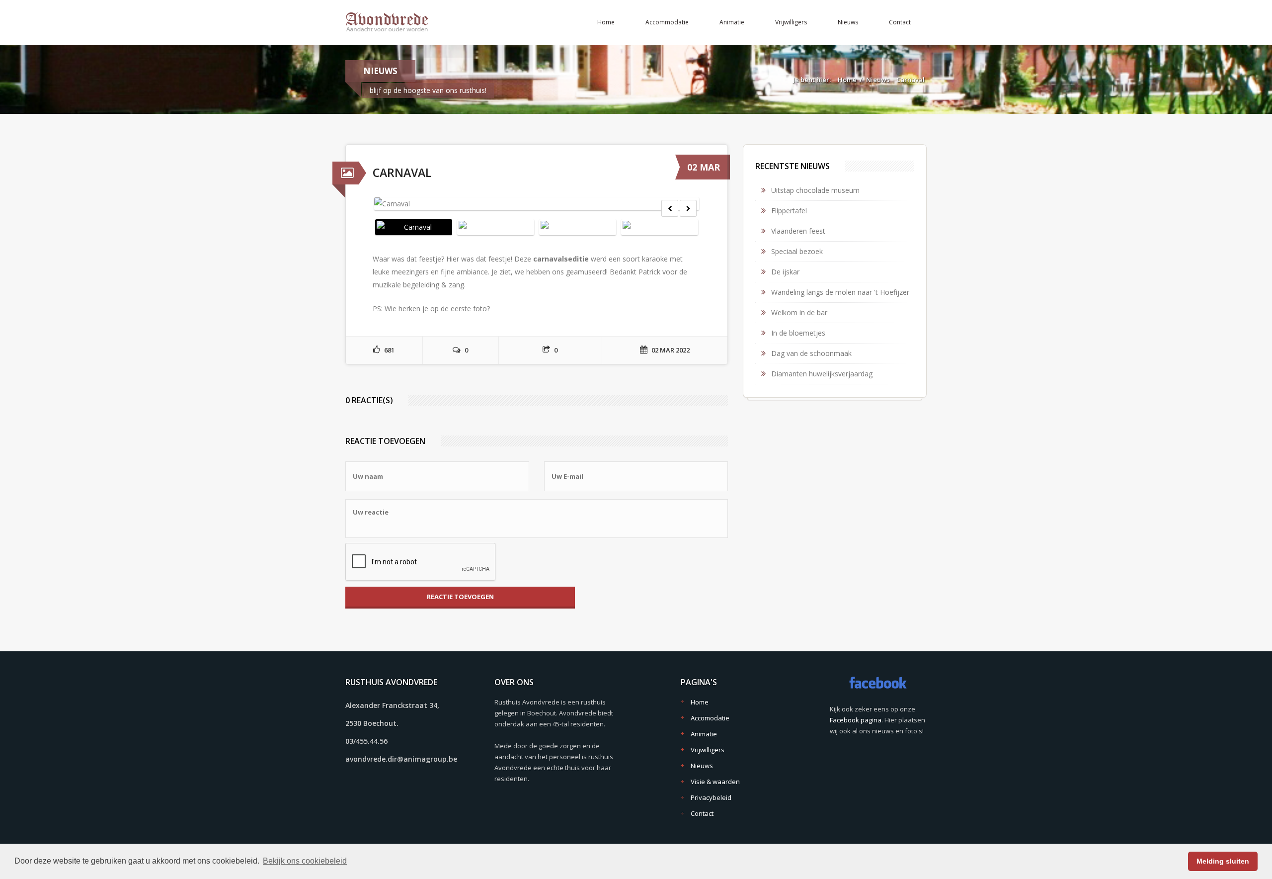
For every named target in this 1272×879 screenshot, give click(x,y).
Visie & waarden (715, 781)
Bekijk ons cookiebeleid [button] (305, 861)
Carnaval (910, 79)
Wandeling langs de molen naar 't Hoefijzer (840, 292)
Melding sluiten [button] (1222, 861)
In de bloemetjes (798, 333)
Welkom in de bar (799, 312)
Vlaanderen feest (798, 231)
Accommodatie (667, 22)
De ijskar (785, 271)
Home (606, 22)
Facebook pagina (855, 719)
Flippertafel (789, 210)
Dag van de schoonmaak (811, 353)
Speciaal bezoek (797, 251)
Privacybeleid (711, 797)
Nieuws (848, 22)
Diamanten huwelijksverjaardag (822, 373)
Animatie (731, 22)
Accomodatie (710, 717)
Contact (900, 22)
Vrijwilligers (791, 22)
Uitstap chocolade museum (815, 190)
